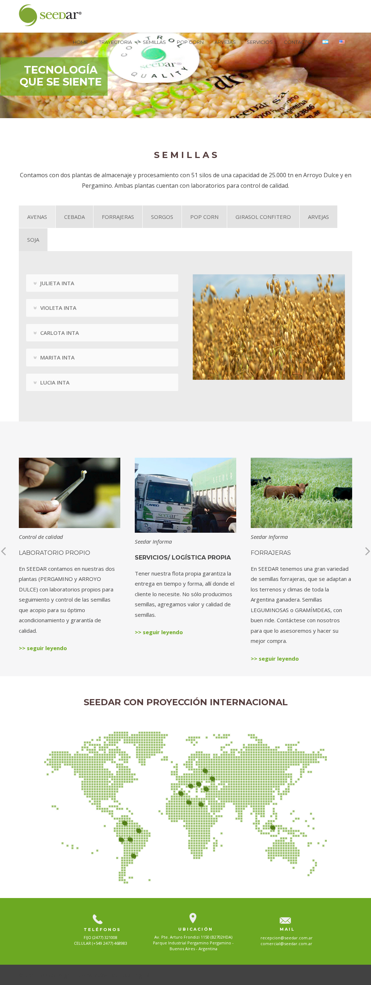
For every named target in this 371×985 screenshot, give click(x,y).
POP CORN (190, 42)
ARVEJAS (225, 42)
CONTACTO (298, 42)
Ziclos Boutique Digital (121, 975)
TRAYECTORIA (115, 42)
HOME (80, 42)
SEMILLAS (154, 42)
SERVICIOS (260, 42)
